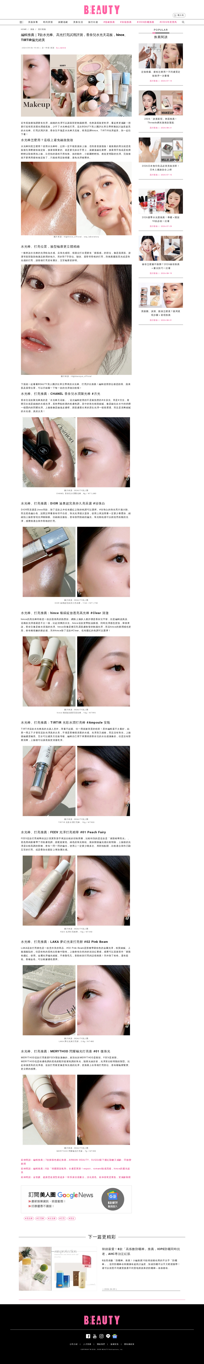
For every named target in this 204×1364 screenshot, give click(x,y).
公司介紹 (74, 1344)
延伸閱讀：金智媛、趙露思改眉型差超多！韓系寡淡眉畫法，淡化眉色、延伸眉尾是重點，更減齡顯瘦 (76, 1177)
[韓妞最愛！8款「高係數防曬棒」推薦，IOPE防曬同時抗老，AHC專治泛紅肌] (58, 1269)
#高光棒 (29, 1218)
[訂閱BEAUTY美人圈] (115, 1336)
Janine (62, 48)
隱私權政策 (129, 1344)
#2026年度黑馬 (168, 22)
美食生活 (78, 22)
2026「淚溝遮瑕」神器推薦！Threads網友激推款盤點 (160, 121)
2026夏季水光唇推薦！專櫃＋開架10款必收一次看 (161, 219)
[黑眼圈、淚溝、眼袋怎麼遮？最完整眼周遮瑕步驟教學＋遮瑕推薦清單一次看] (161, 295)
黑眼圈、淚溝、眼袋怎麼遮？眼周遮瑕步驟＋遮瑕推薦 (160, 313)
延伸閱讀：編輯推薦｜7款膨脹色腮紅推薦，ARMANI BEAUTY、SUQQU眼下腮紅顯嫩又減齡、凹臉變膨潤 (76, 1162)
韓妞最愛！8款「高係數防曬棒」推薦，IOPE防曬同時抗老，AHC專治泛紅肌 (141, 1251)
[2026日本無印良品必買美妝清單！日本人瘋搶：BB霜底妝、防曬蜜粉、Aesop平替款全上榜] (161, 150)
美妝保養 (33, 22)
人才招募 (87, 1344)
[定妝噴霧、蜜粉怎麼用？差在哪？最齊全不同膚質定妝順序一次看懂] (161, 55)
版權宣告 (115, 1344)
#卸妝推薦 (126, 22)
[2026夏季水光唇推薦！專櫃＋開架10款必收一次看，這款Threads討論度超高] (161, 201)
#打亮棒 (40, 1218)
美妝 (32, 29)
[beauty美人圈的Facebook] (88, 1336)
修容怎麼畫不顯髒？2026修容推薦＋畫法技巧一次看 (161, 266)
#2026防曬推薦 (145, 22)
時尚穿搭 (48, 22)
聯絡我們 (101, 1344)
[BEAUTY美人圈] (102, 9)
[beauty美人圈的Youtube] (95, 1336)
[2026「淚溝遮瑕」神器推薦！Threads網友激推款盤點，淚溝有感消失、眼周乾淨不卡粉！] (161, 102)
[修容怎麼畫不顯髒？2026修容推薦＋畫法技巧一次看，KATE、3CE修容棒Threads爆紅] (161, 248)
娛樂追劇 (63, 22)
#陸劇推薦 (109, 22)
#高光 (71, 1218)
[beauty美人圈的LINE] (108, 1336)
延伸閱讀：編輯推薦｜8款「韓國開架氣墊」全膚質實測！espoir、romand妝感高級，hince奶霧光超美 (75, 1170)
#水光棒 (52, 1218)
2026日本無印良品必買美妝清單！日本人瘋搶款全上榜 (161, 168)
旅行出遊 (93, 22)
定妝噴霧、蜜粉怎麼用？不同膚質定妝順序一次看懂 (160, 74)
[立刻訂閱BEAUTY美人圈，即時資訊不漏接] (76, 1199)
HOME (24, 29)
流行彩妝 (42, 29)
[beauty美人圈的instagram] (102, 1336)
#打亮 (62, 1218)
